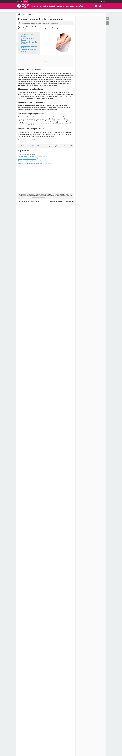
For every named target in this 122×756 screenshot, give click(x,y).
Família (45, 6)
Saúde (25, 1)
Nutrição (52, 6)
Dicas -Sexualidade (38, 161)
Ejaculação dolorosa (24, 161)
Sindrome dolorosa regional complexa (30, 163)
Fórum (33, 6)
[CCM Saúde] (23, 6)
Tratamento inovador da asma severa (60, 201)
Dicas (23, 14)
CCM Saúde (35, 197)
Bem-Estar (60, 6)
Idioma (103, 1)
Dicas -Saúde (47, 163)
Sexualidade (70, 6)
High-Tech (19, 1)
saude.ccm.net (41, 197)
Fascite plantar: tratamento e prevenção (32, 201)
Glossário (79, 6)
